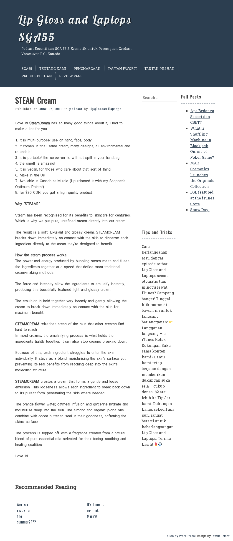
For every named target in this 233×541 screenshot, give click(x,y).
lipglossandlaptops (106, 109)
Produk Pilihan (37, 76)
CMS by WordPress (181, 536)
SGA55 (27, 68)
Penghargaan (87, 68)
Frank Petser (220, 536)
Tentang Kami (52, 68)
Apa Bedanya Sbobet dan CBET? (202, 116)
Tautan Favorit (122, 68)
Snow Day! (199, 209)
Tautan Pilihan (159, 68)
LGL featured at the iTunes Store (202, 198)
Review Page (70, 76)
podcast (75, 109)
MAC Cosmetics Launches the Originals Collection (202, 175)
